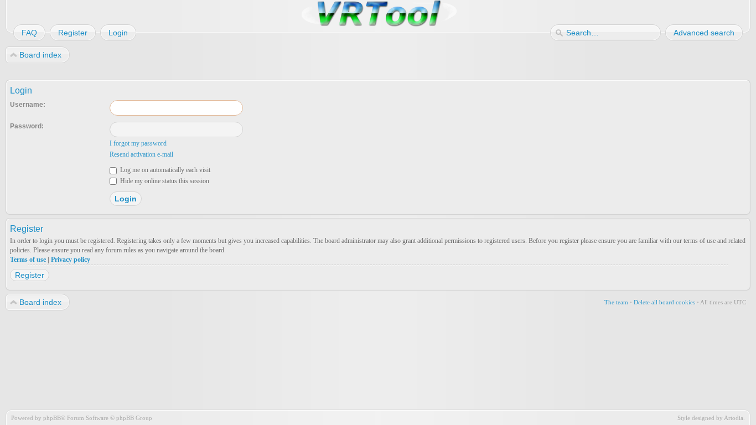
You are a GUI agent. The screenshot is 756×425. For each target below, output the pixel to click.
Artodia (733, 417)
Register (29, 275)
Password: (27, 126)
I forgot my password (138, 143)
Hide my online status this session (163, 181)
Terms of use (28, 259)
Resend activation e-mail (141, 154)
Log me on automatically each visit (164, 170)
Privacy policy (70, 259)
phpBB (52, 417)
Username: (27, 104)
